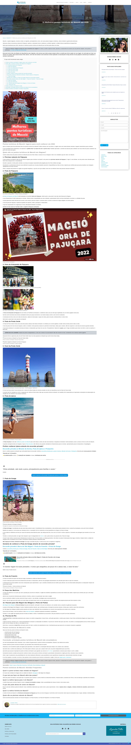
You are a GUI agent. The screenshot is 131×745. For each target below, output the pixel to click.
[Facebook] (110, 59)
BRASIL (102, 157)
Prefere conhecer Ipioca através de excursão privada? (19, 73)
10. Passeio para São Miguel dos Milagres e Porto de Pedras (21, 83)
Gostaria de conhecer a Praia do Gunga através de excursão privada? (23, 77)
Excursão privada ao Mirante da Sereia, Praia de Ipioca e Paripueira (23, 74)
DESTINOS (72, 2)
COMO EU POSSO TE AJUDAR (62, 2)
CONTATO (90, 2)
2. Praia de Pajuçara (11, 66)
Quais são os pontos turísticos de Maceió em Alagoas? (18, 63)
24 (113, 113)
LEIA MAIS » (104, 80)
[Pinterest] (118, 59)
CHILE (102, 160)
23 (111, 113)
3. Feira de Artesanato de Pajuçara (15, 67)
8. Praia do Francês (11, 80)
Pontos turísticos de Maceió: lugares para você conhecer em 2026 (21, 62)
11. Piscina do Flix (11, 84)
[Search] (84, 733)
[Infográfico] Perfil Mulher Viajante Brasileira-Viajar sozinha (114, 84)
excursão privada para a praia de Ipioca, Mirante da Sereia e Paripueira (59, 451)
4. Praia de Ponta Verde (12, 69)
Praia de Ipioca (29, 443)
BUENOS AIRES (104, 156)
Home (4, 38)
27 (119, 113)
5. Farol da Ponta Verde (12, 70)
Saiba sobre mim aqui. (61, 704)
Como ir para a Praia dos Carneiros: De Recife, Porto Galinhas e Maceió (27, 665)
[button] (49, 475)
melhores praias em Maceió (23, 441)
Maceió (42, 535)
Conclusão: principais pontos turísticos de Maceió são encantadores (21, 87)
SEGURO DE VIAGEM (104, 165)
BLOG (81, 2)
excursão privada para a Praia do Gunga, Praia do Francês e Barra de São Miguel (27, 548)
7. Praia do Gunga (11, 76)
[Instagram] (112, 59)
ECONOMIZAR (103, 164)
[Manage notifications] (128, 743)
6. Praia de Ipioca (11, 72)
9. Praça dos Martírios (12, 81)
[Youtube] (115, 59)
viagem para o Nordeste (65, 657)
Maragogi (35, 672)
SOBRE (84, 2)
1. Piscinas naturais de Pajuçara (14, 65)
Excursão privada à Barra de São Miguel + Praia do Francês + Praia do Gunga (25, 78)
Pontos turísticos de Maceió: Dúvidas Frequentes (17, 88)
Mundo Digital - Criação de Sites (122, 743)
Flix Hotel (50, 650)
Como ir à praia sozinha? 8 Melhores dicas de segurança (113, 108)
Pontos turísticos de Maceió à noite (14, 85)
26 (117, 113)
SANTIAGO (103, 161)
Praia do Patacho (30, 611)
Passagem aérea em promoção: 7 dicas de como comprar (113, 69)
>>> (18, 50)
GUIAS (77, 2)
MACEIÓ (9, 38)
